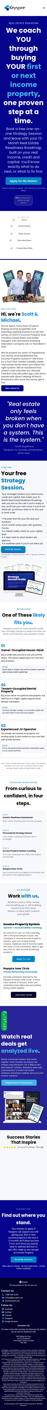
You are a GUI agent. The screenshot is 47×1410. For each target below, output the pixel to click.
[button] (43, 8)
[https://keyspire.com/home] (15, 8)
